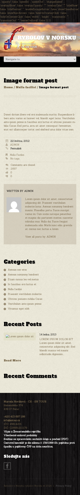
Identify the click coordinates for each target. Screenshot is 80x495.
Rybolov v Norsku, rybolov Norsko (23, 485)
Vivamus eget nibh (18, 308)
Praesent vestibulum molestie (24, 294)
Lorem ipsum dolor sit (56, 339)
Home (8, 87)
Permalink (15, 148)
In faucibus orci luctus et (22, 284)
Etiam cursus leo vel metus (23, 279)
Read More (12, 360)
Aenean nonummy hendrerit (23, 274)
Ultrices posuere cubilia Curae (25, 299)
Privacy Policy (63, 486)
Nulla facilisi (26, 87)
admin (14, 144)
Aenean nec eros (17, 269)
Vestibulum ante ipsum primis (24, 303)
